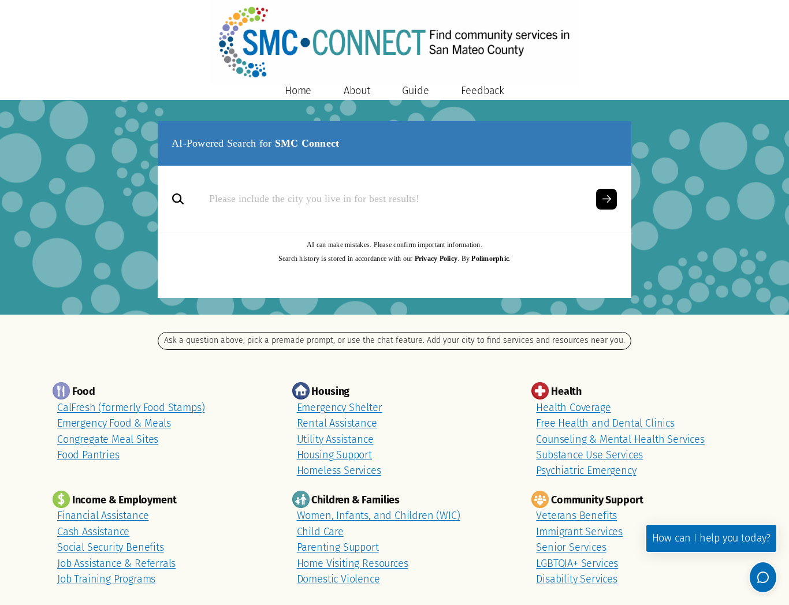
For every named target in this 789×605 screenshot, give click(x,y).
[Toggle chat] (763, 577)
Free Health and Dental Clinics (605, 423)
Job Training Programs (106, 579)
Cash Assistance (93, 531)
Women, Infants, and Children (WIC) (378, 515)
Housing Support (334, 455)
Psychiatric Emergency (586, 470)
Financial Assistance (102, 515)
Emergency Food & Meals (114, 423)
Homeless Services (339, 470)
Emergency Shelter (339, 407)
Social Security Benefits (110, 547)
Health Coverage (573, 407)
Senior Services (571, 547)
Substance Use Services (589, 455)
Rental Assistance (337, 423)
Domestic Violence (338, 579)
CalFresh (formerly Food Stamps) (130, 407)
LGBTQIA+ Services (577, 563)
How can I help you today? (711, 538)
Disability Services (576, 579)
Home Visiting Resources (352, 563)
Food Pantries (88, 455)
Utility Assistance (335, 439)
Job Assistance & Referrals (116, 563)
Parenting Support (338, 547)
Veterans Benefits (576, 515)
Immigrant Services (579, 531)
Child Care (320, 531)
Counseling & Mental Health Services (620, 439)
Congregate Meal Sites (107, 439)
